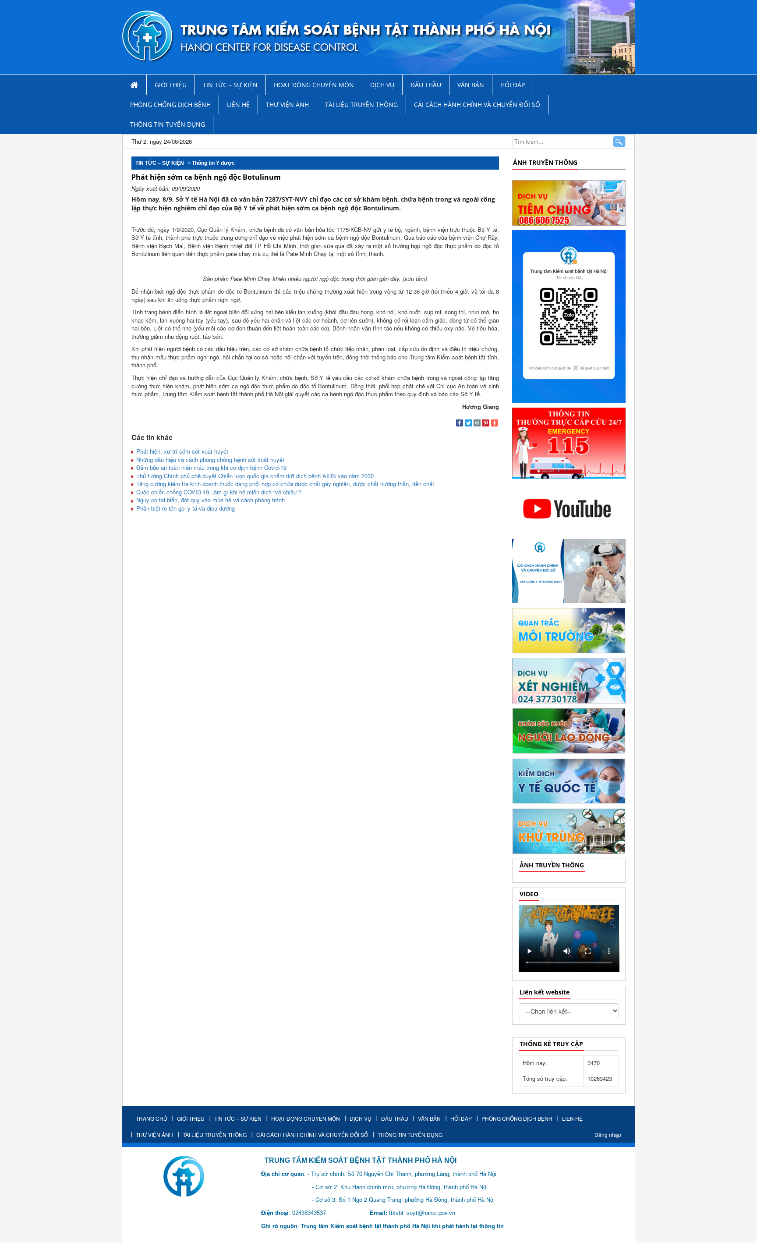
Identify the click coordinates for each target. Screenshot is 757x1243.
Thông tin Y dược (213, 163)
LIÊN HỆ (238, 104)
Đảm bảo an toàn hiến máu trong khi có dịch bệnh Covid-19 (210, 467)
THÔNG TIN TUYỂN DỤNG (167, 124)
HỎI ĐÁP (512, 85)
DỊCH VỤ (382, 85)
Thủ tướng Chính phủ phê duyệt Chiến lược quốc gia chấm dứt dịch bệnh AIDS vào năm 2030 (254, 476)
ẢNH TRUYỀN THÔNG (545, 162)
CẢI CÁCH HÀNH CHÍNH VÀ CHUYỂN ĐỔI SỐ (477, 104)
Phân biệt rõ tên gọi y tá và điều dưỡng (184, 508)
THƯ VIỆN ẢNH (287, 104)
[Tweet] (468, 423)
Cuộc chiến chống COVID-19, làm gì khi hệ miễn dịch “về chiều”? (217, 492)
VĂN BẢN (470, 85)
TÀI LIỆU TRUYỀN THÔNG (361, 104)
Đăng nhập (607, 1134)
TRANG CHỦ (151, 1118)
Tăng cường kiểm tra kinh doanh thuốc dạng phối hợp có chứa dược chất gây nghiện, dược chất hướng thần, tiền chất (284, 483)
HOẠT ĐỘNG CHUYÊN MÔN (314, 85)
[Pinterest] (485, 423)
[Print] (477, 423)
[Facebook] (459, 423)
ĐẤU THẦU (425, 85)
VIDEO (529, 894)
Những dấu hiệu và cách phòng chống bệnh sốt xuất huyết (209, 459)
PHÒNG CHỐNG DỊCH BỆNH (170, 104)
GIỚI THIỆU (171, 85)
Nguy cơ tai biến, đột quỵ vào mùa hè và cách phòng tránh (209, 500)
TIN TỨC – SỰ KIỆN (230, 85)
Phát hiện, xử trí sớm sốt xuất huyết (181, 451)
